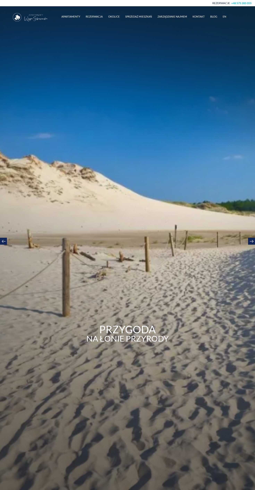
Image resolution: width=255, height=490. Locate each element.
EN (224, 16)
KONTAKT (199, 16)
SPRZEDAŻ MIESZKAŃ (138, 16)
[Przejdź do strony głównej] (30, 17)
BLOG (213, 16)
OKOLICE (114, 16)
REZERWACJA (94, 16)
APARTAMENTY (70, 16)
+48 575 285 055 (241, 3)
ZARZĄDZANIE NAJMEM (172, 16)
